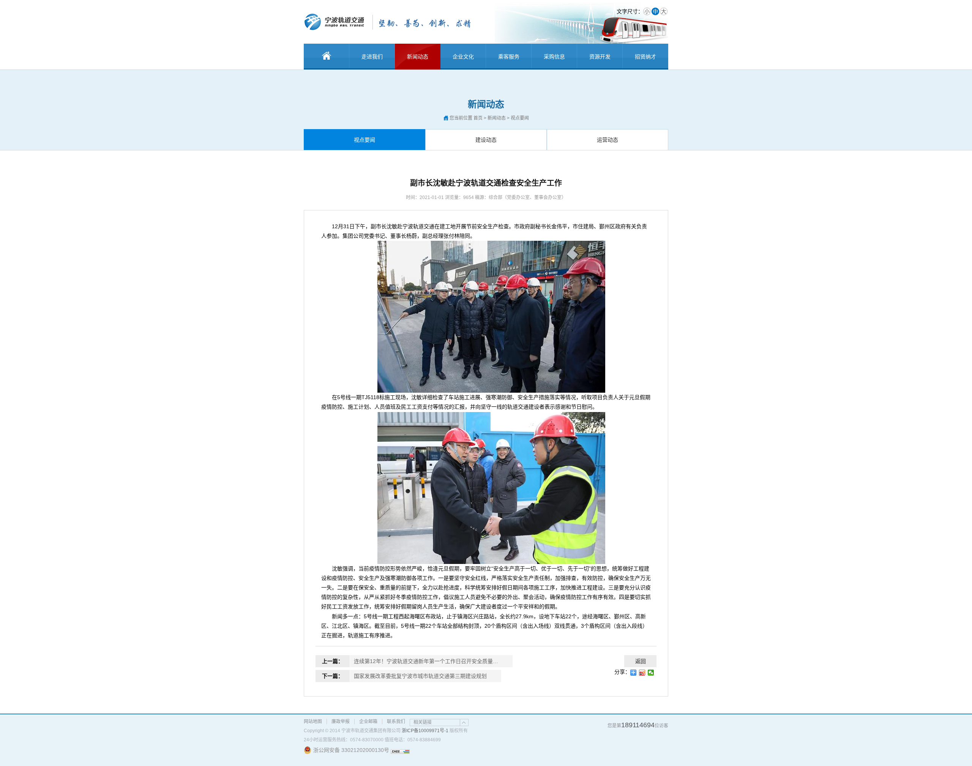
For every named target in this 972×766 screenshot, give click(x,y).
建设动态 (486, 140)
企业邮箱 (368, 721)
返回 (640, 661)
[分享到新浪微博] (642, 673)
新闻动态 (417, 57)
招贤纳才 (645, 57)
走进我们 (372, 57)
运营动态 (607, 140)
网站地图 (313, 721)
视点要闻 (364, 140)
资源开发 (600, 57)
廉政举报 (340, 721)
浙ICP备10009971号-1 (425, 730)
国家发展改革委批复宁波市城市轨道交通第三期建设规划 (420, 676)
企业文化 (463, 57)
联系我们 (396, 721)
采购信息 (554, 57)
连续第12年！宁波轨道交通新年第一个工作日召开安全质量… (426, 661)
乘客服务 (508, 57)
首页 (478, 118)
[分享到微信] (651, 673)
